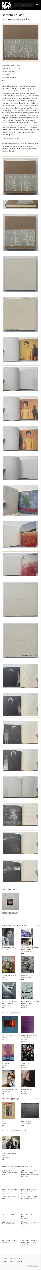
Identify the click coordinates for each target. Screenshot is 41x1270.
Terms (4, 1261)
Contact (34, 1259)
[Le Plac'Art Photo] (7, 5)
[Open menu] (37, 5)
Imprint (21, 1259)
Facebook (11, 1261)
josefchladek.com (33, 1266)
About (27, 1259)
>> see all (36, 925)
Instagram (19, 1261)
